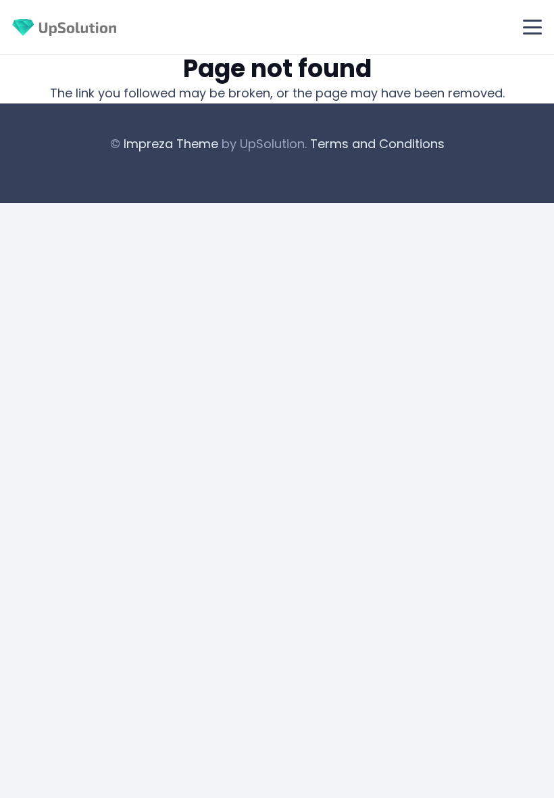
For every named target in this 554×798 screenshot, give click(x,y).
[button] (532, 27)
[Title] (64, 27)
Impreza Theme (171, 143)
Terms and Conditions (377, 143)
